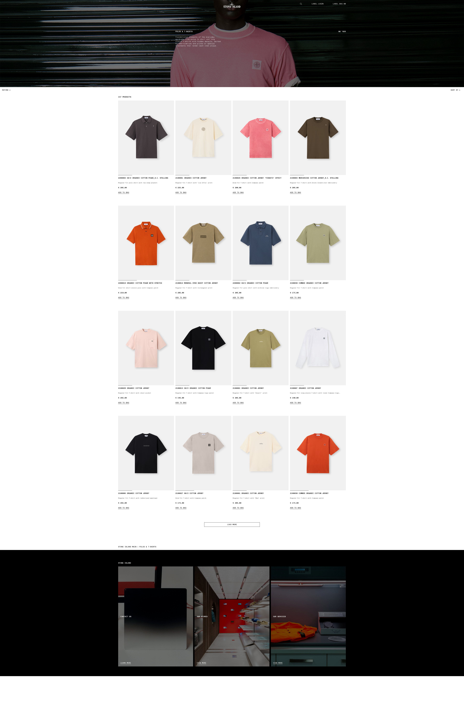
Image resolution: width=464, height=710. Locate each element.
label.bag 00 (339, 4)
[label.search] (301, 3)
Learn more (125, 663)
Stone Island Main (127, 547)
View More (278, 663)
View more (201, 663)
